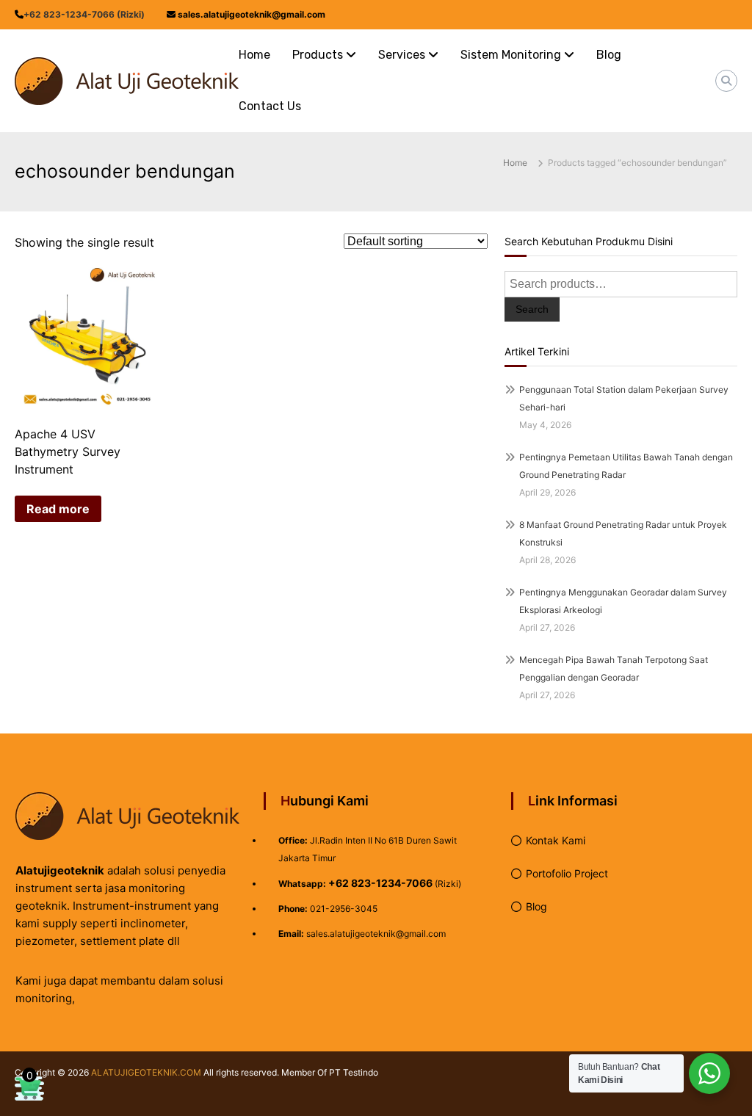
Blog (608, 55)
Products (317, 55)
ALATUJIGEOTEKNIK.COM (146, 1072)
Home (254, 55)
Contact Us (270, 106)
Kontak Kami (555, 840)
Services (401, 55)
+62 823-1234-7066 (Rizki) (84, 14)
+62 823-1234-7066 (380, 883)
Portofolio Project (567, 873)
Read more (58, 508)
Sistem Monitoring (510, 55)
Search (532, 309)
